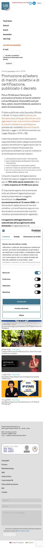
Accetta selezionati (21, 308)
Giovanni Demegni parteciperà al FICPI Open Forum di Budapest (21, 327)
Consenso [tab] (6, 237)
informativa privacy (23, 531)
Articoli (6, 25)
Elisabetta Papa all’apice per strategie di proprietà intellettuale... (20, 378)
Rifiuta (21, 315)
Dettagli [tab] (17, 237)
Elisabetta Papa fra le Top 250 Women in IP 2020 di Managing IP (20, 403)
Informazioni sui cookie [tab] (32, 237)
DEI (3, 488)
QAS (3, 472)
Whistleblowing (8, 468)
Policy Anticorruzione (10, 484)
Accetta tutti (21, 302)
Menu (39, 3)
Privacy (4, 464)
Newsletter (7, 34)
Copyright (5, 460)
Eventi (5, 30)
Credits (4, 492)
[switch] (38, 279)
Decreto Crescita (31, 127)
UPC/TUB (6, 39)
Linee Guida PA (7, 480)
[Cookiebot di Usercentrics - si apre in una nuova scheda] (31, 230)
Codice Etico (6, 476)
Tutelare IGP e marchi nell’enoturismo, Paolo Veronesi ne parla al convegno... (21, 352)
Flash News (7, 21)
